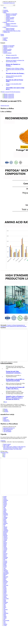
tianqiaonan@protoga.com (9, 2)
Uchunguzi (3, 440)
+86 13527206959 (7, 431)
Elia (4, 456)
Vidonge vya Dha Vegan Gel (19, 446)
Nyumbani (5, 10)
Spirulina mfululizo (10, 21)
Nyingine (8, 19)
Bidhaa (4, 12)
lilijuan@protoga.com (8, 429)
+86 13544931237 (7, 430)
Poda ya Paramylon (7, 447)
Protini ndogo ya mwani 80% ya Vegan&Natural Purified (15, 379)
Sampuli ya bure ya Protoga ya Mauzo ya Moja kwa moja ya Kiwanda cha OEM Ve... (15, 398)
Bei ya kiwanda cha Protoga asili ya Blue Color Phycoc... (15, 387)
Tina (4, 453)
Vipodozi (8, 16)
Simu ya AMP (6, 445)
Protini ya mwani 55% (12, 57)
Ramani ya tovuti (7, 444)
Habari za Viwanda (10, 29)
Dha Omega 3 (15, 447)
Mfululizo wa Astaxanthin (11, 13)
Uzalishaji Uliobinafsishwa (12, 26)
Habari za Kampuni (10, 28)
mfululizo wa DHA (10, 17)
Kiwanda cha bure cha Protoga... (15, 73)
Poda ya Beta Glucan (7, 446)
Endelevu (8, 24)
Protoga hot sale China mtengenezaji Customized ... (13, 372)
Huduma (5, 22)
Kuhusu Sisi (5, 11)
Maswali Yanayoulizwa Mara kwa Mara (11, 30)
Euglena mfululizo (10, 18)
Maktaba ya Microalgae (11, 23)
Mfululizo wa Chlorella (11, 15)
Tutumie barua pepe (5, 105)
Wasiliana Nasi (6, 32)
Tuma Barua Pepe (4, 452)
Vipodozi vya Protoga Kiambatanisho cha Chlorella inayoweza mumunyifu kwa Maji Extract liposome (13, 326)
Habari (4, 27)
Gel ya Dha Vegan (17, 449)
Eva (4, 455)
